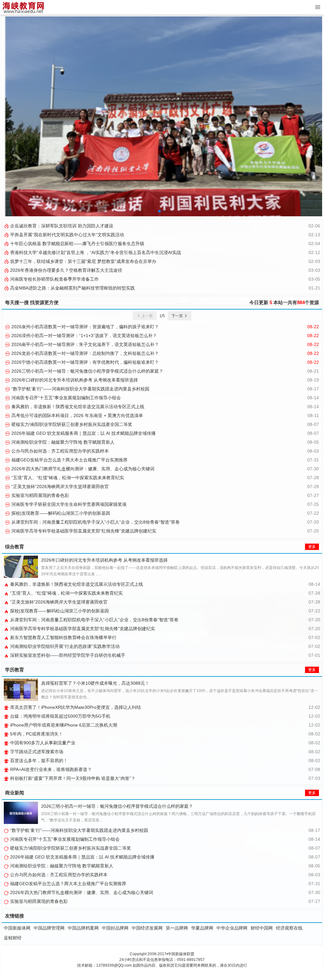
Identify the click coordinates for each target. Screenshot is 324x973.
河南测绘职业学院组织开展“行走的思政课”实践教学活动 (64, 646)
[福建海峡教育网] (23, 7)
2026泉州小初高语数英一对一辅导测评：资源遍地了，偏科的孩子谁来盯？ (84, 326)
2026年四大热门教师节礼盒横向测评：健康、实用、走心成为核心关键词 (82, 468)
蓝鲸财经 (13, 937)
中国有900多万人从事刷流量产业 (42, 742)
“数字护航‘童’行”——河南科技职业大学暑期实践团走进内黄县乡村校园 (79, 388)
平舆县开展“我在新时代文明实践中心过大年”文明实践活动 (66, 234)
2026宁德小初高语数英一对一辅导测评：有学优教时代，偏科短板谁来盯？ (84, 362)
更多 (312, 547)
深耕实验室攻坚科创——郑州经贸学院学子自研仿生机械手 (67, 655)
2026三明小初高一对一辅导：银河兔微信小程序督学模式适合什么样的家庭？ (86, 371)
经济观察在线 (289, 928)
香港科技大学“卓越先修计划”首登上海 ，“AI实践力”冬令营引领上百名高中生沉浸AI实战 (95, 252)
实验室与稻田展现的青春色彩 (39, 495)
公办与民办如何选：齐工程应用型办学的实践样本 (59, 451)
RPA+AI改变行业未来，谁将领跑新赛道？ (50, 769)
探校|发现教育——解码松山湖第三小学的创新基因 (60, 513)
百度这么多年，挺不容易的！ (38, 760)
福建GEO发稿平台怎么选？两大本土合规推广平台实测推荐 (69, 459)
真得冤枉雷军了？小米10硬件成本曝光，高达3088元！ (95, 683)
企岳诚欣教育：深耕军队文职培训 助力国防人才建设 (61, 225)
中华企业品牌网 (231, 928)
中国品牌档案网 (83, 928)
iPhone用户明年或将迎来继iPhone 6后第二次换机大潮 (63, 725)
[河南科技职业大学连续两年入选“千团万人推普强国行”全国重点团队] (162, 116)
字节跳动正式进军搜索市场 (36, 751)
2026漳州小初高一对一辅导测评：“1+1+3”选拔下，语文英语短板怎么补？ (83, 335)
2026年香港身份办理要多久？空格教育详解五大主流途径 (65, 270)
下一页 (177, 316)
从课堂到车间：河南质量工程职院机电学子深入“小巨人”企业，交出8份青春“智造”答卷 (95, 522)
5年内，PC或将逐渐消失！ (36, 733)
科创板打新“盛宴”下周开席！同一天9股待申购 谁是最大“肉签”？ (72, 778)
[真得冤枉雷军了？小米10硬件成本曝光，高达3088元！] (21, 690)
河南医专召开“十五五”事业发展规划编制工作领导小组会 (65, 397)
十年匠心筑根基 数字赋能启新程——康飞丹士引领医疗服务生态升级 (76, 243)
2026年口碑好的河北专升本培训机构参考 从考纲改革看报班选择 (74, 379)
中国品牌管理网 (49, 928)
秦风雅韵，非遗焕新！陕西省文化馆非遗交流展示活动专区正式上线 (77, 406)
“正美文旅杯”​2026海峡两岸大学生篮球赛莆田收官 (59, 486)
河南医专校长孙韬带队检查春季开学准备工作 (54, 279)
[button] (159, 211)
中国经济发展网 (147, 928)
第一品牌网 (177, 928)
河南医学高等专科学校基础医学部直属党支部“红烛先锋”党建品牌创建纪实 (83, 530)
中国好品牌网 (115, 928)
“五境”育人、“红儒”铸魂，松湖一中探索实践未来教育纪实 (67, 477)
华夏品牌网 (202, 928)
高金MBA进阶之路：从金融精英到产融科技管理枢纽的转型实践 (72, 288)
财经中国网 (262, 928)
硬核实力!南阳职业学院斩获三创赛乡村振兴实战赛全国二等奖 (71, 424)
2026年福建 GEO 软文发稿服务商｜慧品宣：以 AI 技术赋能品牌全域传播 (83, 433)
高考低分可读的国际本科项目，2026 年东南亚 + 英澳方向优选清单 (76, 415)
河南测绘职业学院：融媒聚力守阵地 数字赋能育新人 (62, 442)
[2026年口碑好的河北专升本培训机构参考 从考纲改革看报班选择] (21, 567)
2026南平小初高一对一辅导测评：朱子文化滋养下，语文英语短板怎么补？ (84, 344)
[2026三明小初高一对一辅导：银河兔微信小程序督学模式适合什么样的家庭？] (21, 813)
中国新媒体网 (17, 928)
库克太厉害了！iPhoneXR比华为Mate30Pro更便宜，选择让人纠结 (75, 707)
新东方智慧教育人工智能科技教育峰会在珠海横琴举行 (62, 637)
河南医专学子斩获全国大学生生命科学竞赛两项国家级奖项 (68, 504)
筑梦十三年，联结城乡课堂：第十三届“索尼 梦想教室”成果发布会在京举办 (82, 261)
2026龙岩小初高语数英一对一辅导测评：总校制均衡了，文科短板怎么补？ (84, 353)
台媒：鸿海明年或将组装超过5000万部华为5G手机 (59, 716)
